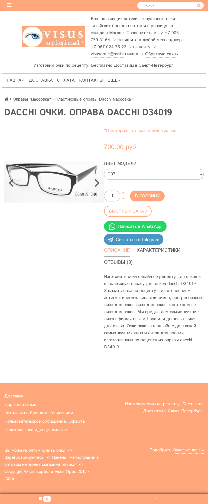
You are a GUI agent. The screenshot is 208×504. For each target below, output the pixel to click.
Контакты (91, 80)
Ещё (113, 80)
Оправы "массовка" (32, 99)
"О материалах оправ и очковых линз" (142, 131)
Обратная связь (20, 405)
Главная (14, 80)
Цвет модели (120, 163)
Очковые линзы (188, 450)
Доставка (41, 80)
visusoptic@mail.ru (108, 54)
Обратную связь (161, 54)
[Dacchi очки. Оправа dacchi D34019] (54, 182)
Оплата (66, 80)
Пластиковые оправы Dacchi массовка (93, 99)
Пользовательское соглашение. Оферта (44, 421)
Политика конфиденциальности (36, 430)
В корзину (147, 196)
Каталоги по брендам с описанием (38, 413)
